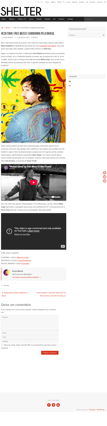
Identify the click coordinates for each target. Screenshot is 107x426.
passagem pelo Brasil (48, 46)
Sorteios (92, 2)
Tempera (92, 409)
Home (47, 2)
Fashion (81, 2)
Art (87, 2)
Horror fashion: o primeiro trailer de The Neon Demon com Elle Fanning (51, 294)
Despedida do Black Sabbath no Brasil (15, 294)
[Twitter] (38, 2)
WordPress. (101, 409)
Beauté (74, 2)
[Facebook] (35, 2)
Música (53, 2)
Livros (68, 2)
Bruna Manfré (8, 37)
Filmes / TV (61, 2)
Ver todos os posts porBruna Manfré (26, 277)
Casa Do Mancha (24, 260)
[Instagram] (41, 2)
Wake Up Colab (23, 257)
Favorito (6, 285)
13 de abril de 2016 (23, 37)
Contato (99, 2)
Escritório (25, 263)
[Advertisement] (39, 361)
